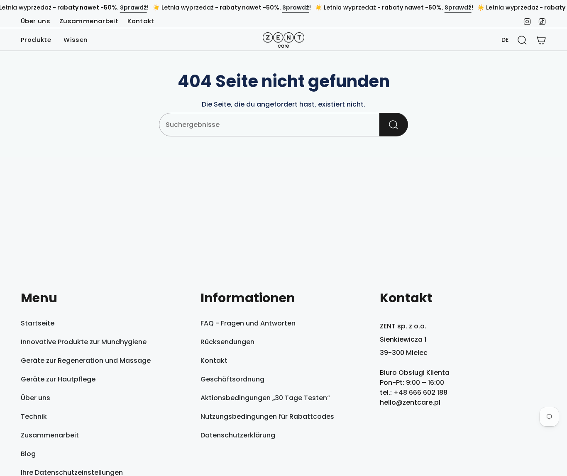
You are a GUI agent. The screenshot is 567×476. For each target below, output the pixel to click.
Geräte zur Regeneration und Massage (86, 360)
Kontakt (140, 21)
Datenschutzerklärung (237, 435)
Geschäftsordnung (232, 379)
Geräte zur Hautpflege (58, 379)
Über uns (35, 21)
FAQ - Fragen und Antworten (248, 323)
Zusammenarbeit (88, 21)
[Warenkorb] (541, 40)
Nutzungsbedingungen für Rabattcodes (267, 416)
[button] (36, 40)
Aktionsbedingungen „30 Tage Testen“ (265, 398)
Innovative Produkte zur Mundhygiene (84, 342)
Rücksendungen (227, 342)
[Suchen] (393, 124)
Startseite (37, 323)
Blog (28, 454)
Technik (34, 416)
